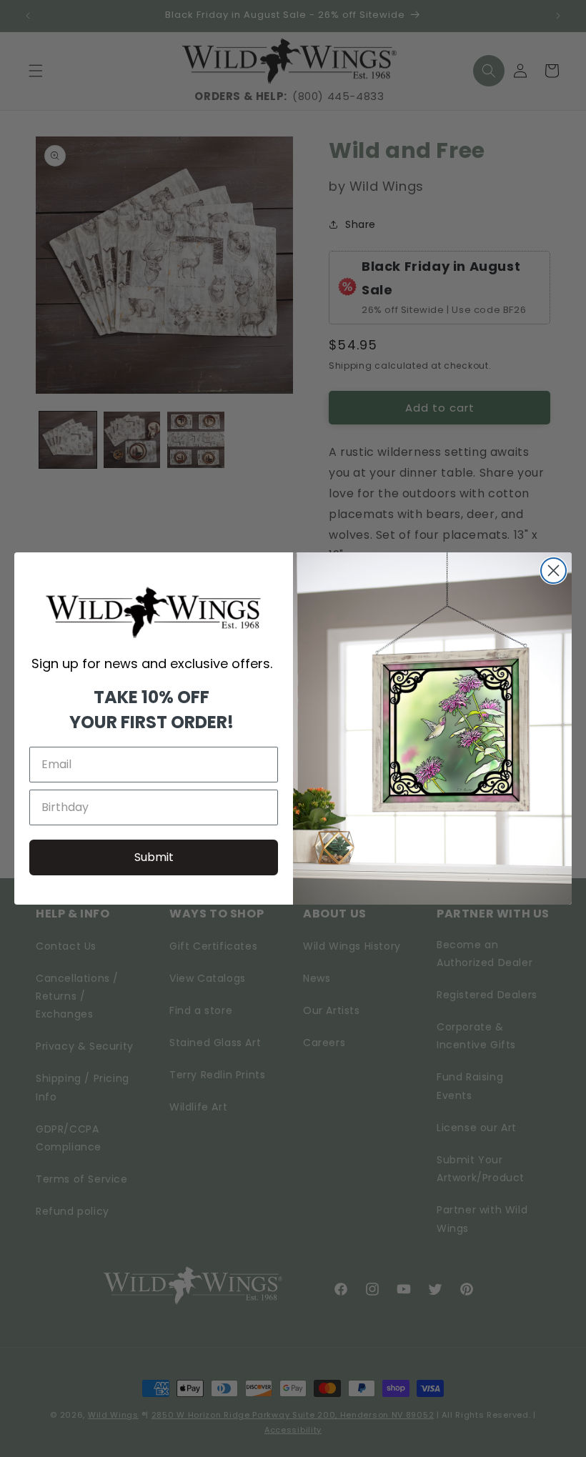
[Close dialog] (553, 570)
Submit (154, 857)
